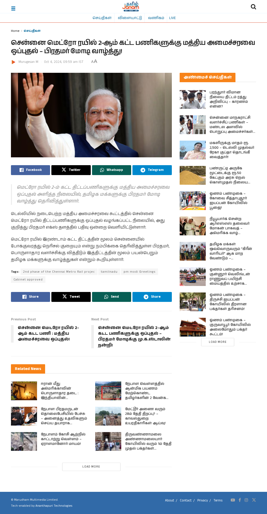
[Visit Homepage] (130, 6)
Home (15, 30)
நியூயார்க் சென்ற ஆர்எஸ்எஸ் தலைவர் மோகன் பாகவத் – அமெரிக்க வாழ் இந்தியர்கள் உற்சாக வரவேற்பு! (230, 230)
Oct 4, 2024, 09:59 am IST (63, 61)
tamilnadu (109, 272)
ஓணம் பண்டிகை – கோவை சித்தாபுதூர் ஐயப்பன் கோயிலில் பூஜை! (228, 200)
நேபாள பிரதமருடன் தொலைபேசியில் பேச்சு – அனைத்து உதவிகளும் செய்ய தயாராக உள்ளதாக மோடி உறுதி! (64, 419)
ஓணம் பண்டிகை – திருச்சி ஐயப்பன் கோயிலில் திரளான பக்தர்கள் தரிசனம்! (228, 302)
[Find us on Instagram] (246, 500)
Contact (186, 500)
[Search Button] (253, 6)
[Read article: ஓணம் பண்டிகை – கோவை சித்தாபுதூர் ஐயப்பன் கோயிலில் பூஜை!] (193, 200)
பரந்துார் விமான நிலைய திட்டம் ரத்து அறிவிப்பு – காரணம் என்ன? (229, 99)
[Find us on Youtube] (233, 500)
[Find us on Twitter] (254, 500)
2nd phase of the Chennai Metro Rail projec (59, 272)
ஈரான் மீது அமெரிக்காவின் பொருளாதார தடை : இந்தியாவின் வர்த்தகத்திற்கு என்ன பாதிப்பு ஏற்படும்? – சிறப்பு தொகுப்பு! (63, 398)
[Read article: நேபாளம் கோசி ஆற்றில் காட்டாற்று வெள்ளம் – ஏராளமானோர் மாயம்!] (24, 441)
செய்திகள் (102, 18)
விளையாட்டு (130, 18)
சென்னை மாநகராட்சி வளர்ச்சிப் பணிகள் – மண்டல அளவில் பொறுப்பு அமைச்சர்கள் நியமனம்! (231, 127)
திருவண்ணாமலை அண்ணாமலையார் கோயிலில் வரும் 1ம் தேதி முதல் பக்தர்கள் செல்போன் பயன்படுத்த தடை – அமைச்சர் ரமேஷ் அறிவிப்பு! (148, 448)
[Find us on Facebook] (240, 500)
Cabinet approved (28, 279)
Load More (91, 467)
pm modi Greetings (139, 272)
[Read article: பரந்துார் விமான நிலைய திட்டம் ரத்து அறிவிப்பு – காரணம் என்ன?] (193, 99)
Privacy (202, 500)
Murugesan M (28, 61)
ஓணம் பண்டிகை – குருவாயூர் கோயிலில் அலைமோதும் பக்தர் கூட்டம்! (230, 327)
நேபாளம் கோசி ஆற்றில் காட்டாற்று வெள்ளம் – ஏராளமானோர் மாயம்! (63, 439)
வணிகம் (156, 18)
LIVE (172, 18)
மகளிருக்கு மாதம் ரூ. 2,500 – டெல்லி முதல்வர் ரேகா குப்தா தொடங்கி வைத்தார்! (232, 150)
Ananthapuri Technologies (53, 506)
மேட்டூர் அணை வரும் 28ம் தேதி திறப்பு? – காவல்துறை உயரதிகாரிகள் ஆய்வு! (145, 416)
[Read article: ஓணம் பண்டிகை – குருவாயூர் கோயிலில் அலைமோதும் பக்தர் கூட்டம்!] (193, 327)
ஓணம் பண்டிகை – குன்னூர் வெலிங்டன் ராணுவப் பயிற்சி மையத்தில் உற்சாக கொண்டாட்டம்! (230, 279)
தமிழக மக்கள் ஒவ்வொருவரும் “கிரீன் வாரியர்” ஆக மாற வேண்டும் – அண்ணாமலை (231, 254)
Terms (218, 500)
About (169, 500)
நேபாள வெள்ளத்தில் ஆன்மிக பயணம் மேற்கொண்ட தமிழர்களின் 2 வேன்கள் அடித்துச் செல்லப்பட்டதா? (147, 395)
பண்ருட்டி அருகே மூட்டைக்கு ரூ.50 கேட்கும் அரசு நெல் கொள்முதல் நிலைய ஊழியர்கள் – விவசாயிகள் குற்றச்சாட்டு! (229, 182)
